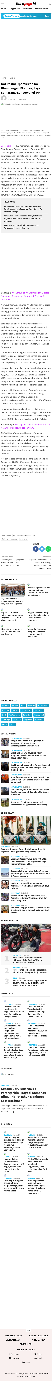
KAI (34, 535)
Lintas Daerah (9, 733)
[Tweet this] (42, 549)
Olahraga (6, 1124)
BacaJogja (6, 145)
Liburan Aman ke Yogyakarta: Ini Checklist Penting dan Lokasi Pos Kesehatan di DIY (36, 1011)
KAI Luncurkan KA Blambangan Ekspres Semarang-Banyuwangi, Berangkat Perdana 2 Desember (25, 296)
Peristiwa (6, 1068)
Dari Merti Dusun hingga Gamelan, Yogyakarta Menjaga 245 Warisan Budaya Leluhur (30, 886)
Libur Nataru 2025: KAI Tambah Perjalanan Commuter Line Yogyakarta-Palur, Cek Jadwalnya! (12, 1032)
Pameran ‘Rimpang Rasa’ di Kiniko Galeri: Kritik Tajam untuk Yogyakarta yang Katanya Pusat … (23, 850)
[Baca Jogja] (26, 4)
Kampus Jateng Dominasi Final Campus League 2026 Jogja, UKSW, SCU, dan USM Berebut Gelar (14, 1165)
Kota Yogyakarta (15, 715)
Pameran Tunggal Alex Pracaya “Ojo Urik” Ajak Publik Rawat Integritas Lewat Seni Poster (30, 910)
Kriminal (16, 967)
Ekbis (15, 978)
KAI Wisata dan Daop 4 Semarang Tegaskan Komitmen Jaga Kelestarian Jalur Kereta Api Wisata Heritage (23, 209)
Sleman (4, 724)
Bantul (12, 724)
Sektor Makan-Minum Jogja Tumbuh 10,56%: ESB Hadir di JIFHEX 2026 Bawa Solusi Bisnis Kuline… (30, 983)
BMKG (4, 715)
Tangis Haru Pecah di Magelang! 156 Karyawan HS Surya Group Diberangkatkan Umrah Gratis (28, 743)
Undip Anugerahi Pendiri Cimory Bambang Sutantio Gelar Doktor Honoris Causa (38, 591)
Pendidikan (27, 715)
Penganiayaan (42, 705)
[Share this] (36, 549)
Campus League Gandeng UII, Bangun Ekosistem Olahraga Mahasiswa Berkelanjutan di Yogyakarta (14, 1143)
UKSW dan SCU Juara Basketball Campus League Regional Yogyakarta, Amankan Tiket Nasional (37, 1142)
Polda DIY (15, 705)
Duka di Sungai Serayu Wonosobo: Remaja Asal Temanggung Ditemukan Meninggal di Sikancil (30, 792)
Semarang (23, 539)
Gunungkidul (39, 715)
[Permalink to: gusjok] (4, 98)
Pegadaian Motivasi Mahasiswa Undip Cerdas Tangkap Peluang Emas (12, 601)
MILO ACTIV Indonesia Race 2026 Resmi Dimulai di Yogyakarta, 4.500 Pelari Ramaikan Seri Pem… (37, 1165)
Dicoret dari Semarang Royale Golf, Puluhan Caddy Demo (11, 631)
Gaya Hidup (17, 955)
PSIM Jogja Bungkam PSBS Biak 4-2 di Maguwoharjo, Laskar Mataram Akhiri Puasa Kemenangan (14, 1185)
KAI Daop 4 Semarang (9, 539)
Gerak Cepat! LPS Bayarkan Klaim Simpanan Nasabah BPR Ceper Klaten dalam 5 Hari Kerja (28, 755)
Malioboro (31, 705)
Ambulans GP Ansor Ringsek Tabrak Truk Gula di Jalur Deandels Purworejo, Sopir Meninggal (30, 780)
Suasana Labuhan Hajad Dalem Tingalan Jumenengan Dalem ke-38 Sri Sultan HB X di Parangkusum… (30, 873)
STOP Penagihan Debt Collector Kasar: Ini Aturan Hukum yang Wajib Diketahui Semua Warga (14, 1052)
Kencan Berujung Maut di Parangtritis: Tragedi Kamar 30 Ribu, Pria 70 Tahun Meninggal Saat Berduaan (23, 1095)
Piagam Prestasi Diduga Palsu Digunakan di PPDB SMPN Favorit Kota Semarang (38, 616)
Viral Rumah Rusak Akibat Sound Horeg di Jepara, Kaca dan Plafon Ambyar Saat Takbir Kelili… (30, 767)
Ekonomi (15, 710)
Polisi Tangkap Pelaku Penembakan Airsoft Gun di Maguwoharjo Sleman (30, 971)
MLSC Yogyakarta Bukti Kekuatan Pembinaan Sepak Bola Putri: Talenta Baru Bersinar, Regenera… (36, 1187)
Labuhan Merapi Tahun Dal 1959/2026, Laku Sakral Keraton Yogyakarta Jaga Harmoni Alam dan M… (29, 861)
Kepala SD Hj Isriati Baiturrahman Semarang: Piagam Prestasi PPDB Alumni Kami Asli (12, 616)
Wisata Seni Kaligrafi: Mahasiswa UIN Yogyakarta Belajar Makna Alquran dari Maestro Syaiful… (29, 898)
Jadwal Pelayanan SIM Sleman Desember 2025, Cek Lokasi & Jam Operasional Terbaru (37, 1030)
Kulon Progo (39, 720)
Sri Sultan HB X (26, 710)
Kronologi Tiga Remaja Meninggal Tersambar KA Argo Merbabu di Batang (29, 803)
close (28, 1330)
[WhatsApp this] (48, 549)
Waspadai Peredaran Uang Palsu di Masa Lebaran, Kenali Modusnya (36, 633)
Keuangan (5, 710)
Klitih (23, 705)
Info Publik (7, 993)
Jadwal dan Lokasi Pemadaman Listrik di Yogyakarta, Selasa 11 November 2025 (37, 1051)
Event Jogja (6, 720)
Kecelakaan (17, 720)
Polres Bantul (38, 710)
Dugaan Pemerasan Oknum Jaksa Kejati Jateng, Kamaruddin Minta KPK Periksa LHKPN (40, 562)
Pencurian (5, 705)
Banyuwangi (6, 535)
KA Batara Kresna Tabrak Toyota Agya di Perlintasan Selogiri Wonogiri (21, 226)
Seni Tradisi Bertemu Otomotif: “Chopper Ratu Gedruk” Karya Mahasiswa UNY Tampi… (28, 960)
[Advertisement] (26, 48)
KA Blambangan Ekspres (22, 535)
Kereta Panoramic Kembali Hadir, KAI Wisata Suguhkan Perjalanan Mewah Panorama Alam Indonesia (23, 218)
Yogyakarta (28, 720)
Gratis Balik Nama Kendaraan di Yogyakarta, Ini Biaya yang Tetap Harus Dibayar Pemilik (14, 1011)
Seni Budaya (7, 812)
